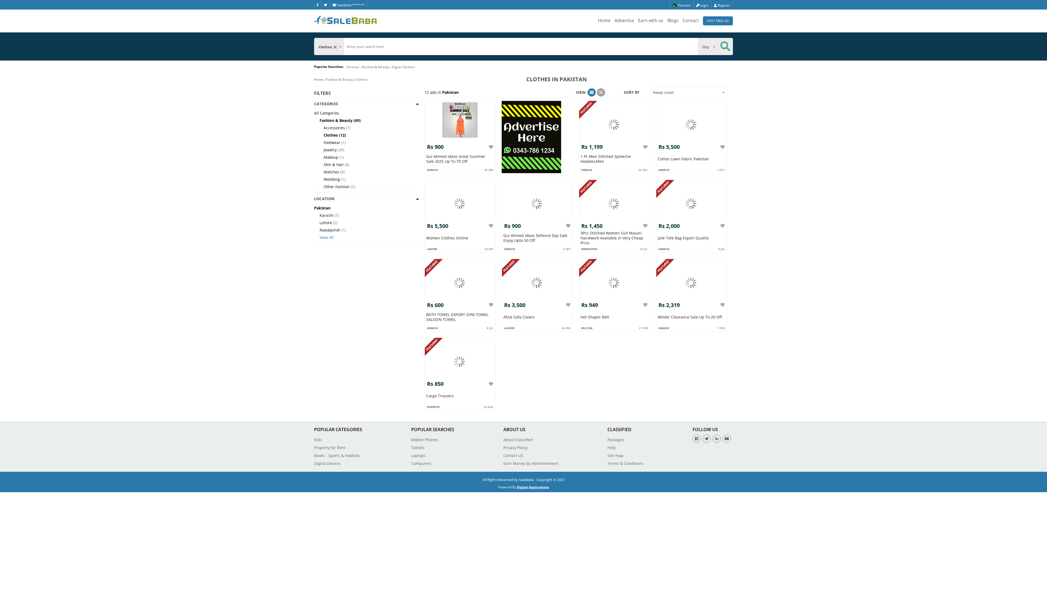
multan (586, 328)
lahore (432, 249)
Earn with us (650, 20)
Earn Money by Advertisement (530, 463)
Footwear (332, 142)
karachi (432, 170)
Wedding (332, 179)
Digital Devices (403, 67)
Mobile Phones (424, 439)
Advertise (624, 20)
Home (604, 20)
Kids (318, 439)
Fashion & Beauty (375, 67)
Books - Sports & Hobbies (337, 455)
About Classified (518, 439)
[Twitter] (325, 4)
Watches (331, 172)
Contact (691, 20)
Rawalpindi (330, 230)
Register (723, 5)
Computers (421, 463)
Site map (615, 455)
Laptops (418, 455)
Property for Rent (329, 447)
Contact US (513, 455)
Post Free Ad (718, 21)
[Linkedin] (717, 439)
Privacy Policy (515, 447)
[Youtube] (727, 439)
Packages (615, 439)
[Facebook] (317, 4)
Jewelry (330, 149)
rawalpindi (589, 249)
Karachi (326, 215)
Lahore (326, 222)
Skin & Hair (334, 164)
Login (703, 5)
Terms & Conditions (625, 463)
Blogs (673, 20)
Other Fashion (337, 186)
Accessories (334, 127)
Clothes (362, 79)
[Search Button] (725, 46)
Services (353, 67)
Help (611, 447)
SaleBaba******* (350, 5)
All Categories (326, 113)
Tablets (418, 447)
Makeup (331, 157)
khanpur (433, 407)
